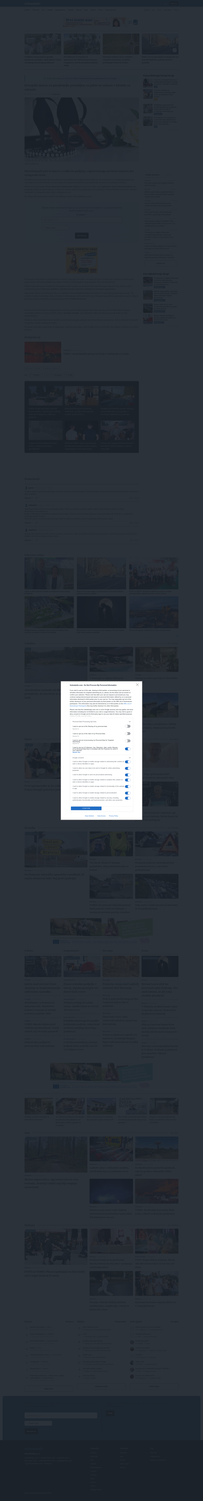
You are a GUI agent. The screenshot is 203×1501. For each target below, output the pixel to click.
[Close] (138, 685)
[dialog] (101, 750)
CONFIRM (86, 808)
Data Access (101, 816)
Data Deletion (89, 816)
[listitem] (101, 722)
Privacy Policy (113, 816)
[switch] (127, 726)
